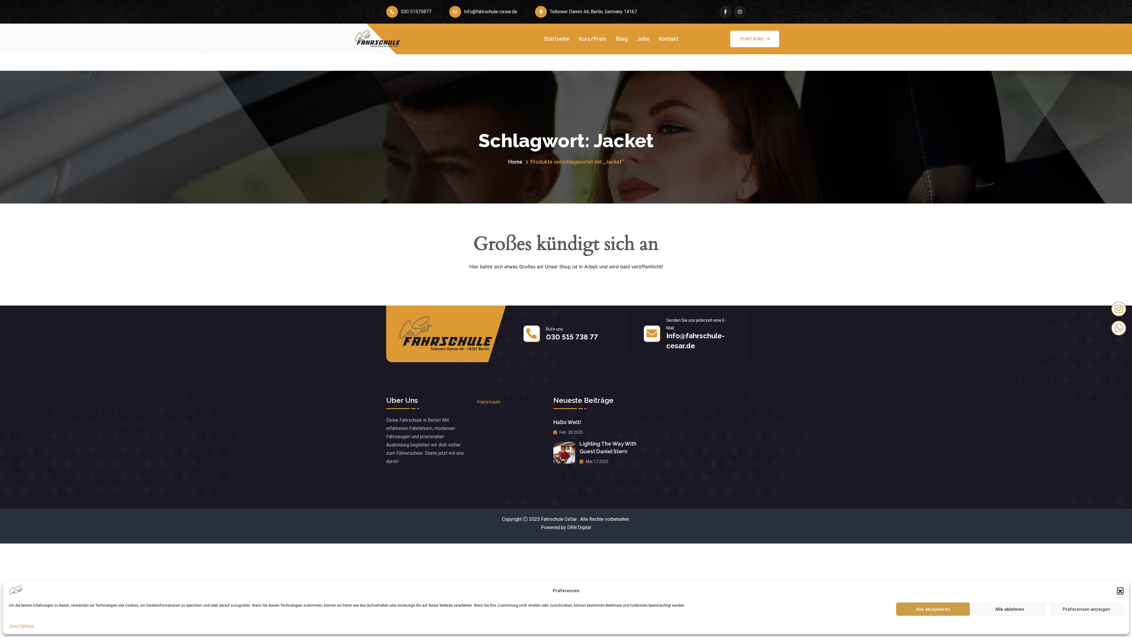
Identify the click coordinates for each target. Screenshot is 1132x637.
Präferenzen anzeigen (1086, 609)
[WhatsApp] (1118, 328)
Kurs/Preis (592, 39)
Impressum (488, 402)
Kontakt (669, 39)
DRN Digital (579, 527)
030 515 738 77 (572, 337)
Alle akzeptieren (933, 609)
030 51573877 (416, 11)
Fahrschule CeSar (559, 519)
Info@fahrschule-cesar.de (490, 11)
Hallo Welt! (567, 422)
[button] (1120, 591)
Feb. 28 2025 (571, 432)
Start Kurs (752, 39)
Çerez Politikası (21, 626)
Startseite (557, 39)
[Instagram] (1118, 309)
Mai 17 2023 (596, 461)
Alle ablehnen (1009, 609)
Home (515, 162)
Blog (622, 39)
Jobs (643, 39)
